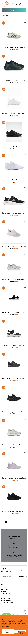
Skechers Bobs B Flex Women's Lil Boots (14, 478)
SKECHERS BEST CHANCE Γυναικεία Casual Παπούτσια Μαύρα (14, 378)
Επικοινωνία (4, 591)
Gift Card (3, 584)
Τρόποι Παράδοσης (6, 600)
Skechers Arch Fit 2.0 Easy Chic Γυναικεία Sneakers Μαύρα (14, 213)
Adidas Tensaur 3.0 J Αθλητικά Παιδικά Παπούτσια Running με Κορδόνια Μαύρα (14, 80)
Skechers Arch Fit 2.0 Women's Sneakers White (14, 279)
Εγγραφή (21, 576)
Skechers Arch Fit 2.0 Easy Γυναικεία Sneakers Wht (14, 246)
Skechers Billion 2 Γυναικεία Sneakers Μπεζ (14, 445)
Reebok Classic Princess (14, 180)
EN (17, 4)
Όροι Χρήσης (4, 589)
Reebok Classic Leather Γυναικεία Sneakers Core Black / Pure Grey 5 (14, 147)
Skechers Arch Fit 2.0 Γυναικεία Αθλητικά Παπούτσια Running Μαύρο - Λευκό (14, 312)
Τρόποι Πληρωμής (6, 598)
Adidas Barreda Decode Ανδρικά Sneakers (14, 47)
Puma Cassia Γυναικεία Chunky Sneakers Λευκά (14, 113)
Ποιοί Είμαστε (5, 587)
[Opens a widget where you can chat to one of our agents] (22, 633)
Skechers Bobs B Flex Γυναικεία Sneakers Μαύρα (14, 511)
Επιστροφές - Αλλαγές (7, 602)
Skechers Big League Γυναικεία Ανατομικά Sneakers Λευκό (14, 412)
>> (21, 522)
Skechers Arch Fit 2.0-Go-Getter (14, 345)
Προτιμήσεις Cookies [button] (8, 631)
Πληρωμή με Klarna (6, 593)
